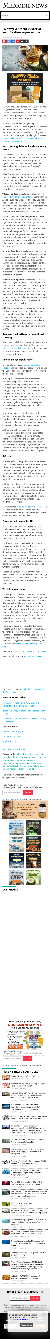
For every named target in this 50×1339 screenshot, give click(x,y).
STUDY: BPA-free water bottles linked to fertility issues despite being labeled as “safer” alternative (26, 1172)
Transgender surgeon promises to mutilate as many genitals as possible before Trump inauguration (29, 1222)
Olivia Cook (18, 37)
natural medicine (10, 769)
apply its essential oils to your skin (17, 348)
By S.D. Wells (23, 1100)
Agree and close (26, 1325)
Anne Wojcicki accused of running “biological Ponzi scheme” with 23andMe (28, 1085)
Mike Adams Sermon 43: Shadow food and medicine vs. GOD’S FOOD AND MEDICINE (27, 1233)
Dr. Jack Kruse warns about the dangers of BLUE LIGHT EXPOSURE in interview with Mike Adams (28, 1243)
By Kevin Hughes (24, 1236)
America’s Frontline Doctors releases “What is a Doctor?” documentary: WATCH (28, 1162)
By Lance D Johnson (25, 1199)
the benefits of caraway (33, 656)
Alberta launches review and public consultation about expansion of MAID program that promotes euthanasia (25, 1107)
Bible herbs (13, 757)
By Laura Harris (24, 1112)
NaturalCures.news (37, 651)
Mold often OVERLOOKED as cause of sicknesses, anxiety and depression (25, 1277)
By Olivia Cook (24, 1257)
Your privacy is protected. (10, 799)
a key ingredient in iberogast (29, 507)
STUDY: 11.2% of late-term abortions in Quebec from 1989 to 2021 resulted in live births (29, 1117)
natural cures (39, 766)
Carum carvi (22, 760)
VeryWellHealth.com (11, 736)
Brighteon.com (9, 741)
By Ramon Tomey (25, 1227)
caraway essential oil (37, 757)
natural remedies (26, 769)
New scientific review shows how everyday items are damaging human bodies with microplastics (27, 1151)
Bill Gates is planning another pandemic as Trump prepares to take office (27, 1141)
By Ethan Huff (23, 1088)
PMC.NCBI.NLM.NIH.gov (12, 731)
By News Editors (24, 1079)
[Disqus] (25, 924)
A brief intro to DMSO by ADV (22, 1203)
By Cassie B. (22, 1145)
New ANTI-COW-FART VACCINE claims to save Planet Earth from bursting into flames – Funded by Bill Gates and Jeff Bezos (28, 1095)
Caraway (23, 757)
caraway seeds (9, 760)
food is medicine (33, 763)
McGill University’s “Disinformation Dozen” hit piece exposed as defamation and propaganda (29, 1211)
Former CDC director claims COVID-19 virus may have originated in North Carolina (27, 1183)
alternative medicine (26, 754)
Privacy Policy (23, 1320)
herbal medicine (24, 766)
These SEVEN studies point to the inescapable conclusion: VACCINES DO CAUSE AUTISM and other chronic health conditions (29, 1194)
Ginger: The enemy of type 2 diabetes (25, 1076)
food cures (20, 763)
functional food (9, 766)
